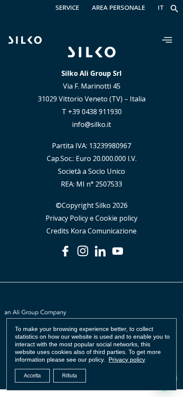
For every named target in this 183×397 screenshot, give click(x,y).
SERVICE (67, 7)
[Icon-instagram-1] (82, 251)
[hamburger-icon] (167, 39)
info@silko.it (91, 124)
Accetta (32, 376)
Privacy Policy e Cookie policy (91, 218)
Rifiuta (69, 376)
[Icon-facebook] (65, 251)
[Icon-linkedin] (100, 251)
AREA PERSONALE (118, 7)
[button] (174, 10)
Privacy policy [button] (127, 359)
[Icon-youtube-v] (117, 251)
